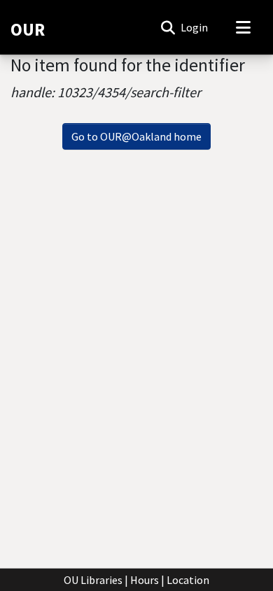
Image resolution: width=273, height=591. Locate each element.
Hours (144, 580)
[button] (167, 27)
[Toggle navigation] (242, 27)
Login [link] (195, 27)
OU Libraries (93, 580)
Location (188, 580)
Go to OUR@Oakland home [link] (136, 136)
